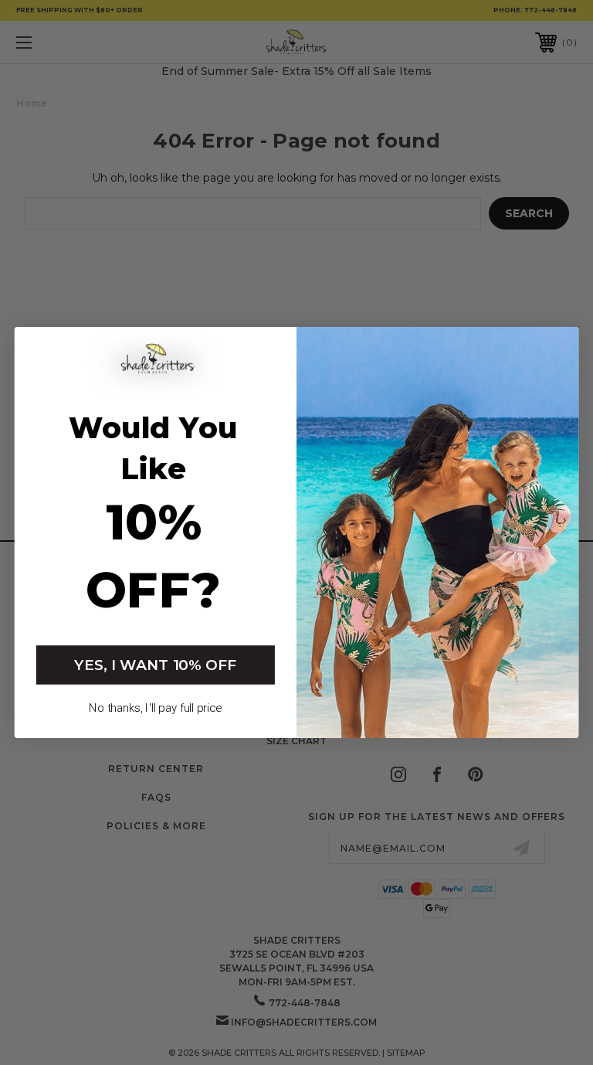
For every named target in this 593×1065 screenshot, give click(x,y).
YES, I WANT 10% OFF (155, 664)
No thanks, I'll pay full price (155, 708)
